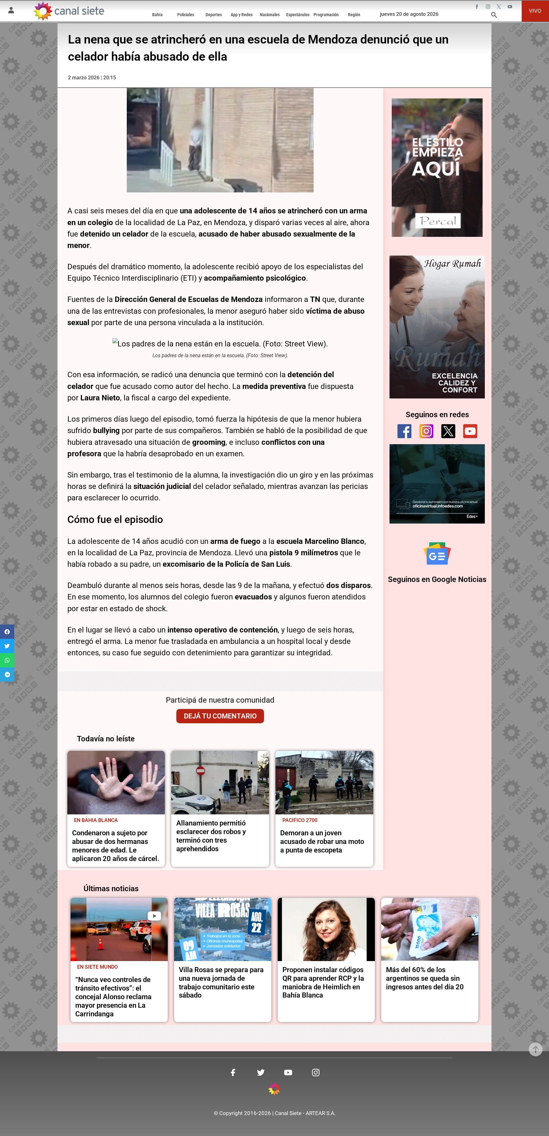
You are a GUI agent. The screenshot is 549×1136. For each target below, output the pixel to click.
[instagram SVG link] (488, 7)
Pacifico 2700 (299, 820)
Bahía (157, 14)
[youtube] (470, 431)
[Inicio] (68, 11)
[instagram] (426, 431)
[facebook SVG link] (477, 7)
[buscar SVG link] (494, 16)
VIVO (535, 11)
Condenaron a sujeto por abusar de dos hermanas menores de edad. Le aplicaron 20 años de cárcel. (115, 846)
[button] (7, 632)
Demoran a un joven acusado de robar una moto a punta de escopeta (322, 841)
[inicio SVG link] (274, 1090)
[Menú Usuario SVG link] (11, 11)
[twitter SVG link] (499, 7)
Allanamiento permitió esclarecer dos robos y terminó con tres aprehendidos (211, 836)
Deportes (214, 14)
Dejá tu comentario (220, 716)
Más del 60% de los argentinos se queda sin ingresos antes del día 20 (425, 978)
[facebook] (404, 431)
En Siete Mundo (97, 967)
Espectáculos (297, 14)
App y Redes (242, 14)
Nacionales (270, 14)
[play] (154, 916)
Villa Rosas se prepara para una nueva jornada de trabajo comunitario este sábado (221, 982)
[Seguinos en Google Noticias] (437, 553)
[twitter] (448, 431)
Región (354, 14)
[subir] (536, 1049)
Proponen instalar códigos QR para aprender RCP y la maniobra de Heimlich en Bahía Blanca (323, 982)
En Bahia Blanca (96, 820)
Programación (326, 14)
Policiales (185, 14)
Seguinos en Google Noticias (437, 579)
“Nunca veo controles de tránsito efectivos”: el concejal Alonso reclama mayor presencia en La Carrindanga (113, 996)
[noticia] (116, 782)
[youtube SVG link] (510, 7)
